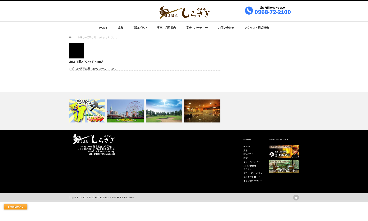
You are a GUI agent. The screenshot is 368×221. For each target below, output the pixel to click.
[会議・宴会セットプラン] (87, 110)
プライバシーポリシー (253, 173)
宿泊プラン (140, 27)
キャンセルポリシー (252, 181)
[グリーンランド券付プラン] (126, 110)
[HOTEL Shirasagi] (225, 17)
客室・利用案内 (166, 27)
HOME (103, 27)
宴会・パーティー (197, 27)
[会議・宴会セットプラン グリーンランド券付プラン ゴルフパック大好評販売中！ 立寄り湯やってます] (184, 110)
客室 (245, 158)
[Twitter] (296, 197)
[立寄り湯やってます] (202, 110)
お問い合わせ (226, 27)
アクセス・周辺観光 (257, 27)
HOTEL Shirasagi (104, 197)
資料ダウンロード (251, 177)
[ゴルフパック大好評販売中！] (164, 110)
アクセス (247, 169)
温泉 (120, 27)
